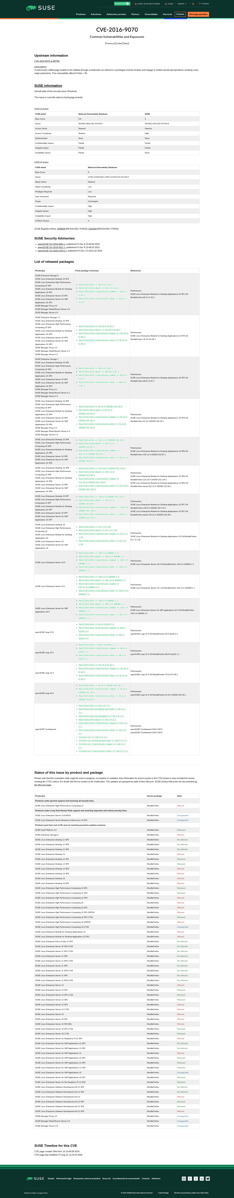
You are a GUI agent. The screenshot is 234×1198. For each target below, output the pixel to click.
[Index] (119, 43)
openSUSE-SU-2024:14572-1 (52, 251)
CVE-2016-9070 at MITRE (47, 61)
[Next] (126, 43)
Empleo (51, 1178)
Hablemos (156, 1178)
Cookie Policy (203, 1193)
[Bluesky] (208, 1179)
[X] (196, 1179)
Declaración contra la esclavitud (86, 1178)
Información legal (63, 1178)
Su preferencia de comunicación (126, 1178)
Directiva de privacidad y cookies (185, 1193)
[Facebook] (190, 1179)
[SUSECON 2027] (122, 4)
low (72, 97)
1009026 (61, 229)
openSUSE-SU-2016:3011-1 (51, 247)
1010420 (92, 229)
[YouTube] (184, 1179)
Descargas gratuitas (198, 14)
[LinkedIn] (202, 1179)
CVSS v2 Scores (41, 109)
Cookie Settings (163, 1193)
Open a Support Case (40, 1193)
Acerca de (106, 1178)
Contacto (180, 14)
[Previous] (110, 43)
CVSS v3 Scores (41, 162)
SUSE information (48, 85)
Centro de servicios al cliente (149, 4)
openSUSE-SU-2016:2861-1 (51, 244)
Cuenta (170, 4)
